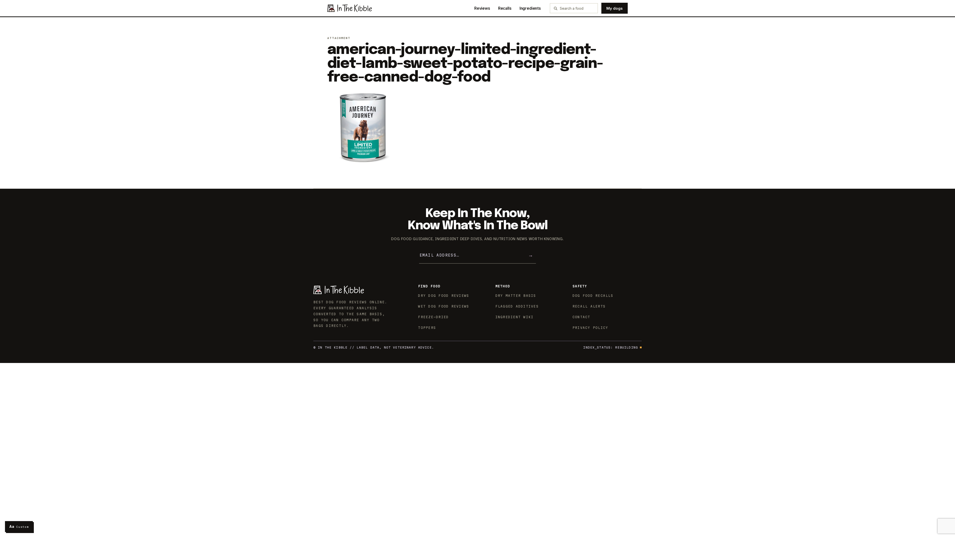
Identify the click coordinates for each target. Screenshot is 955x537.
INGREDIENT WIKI (514, 317)
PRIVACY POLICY (590, 328)
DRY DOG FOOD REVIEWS (443, 296)
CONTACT (581, 317)
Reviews (482, 8)
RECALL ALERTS (589, 306)
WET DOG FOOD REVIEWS (443, 306)
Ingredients (530, 8)
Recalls (505, 8)
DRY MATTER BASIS (515, 296)
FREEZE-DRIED (433, 317)
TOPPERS (427, 328)
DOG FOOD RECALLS (593, 296)
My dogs (614, 8)
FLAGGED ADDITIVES (517, 306)
